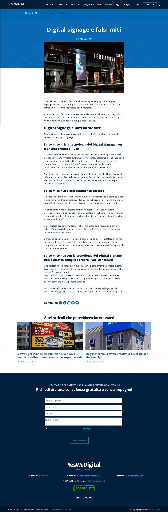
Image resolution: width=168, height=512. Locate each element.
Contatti (150, 4)
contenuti (57, 269)
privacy (86, 428)
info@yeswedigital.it (95, 481)
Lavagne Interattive (92, 4)
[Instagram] (82, 497)
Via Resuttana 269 (134, 475)
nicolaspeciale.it (154, 510)
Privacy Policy (56, 510)
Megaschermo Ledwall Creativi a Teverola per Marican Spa (116, 355)
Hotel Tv (75, 4)
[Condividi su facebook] (60, 302)
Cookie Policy (67, 510)
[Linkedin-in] (86, 497)
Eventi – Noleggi (112, 4)
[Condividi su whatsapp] (64, 302)
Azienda (47, 4)
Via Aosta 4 (42, 475)
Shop (138, 4)
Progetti (127, 4)
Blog (37, 13)
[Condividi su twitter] (73, 302)
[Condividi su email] (77, 302)
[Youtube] (90, 497)
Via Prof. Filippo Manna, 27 (88, 475)
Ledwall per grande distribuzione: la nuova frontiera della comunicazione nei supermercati (49, 355)
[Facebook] (78, 497)
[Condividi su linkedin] (69, 302)
